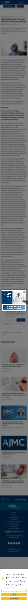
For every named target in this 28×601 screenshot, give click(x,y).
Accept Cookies (14, 598)
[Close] (26, 571)
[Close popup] (24, 292)
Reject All (14, 594)
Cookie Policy (12, 587)
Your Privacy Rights (14, 590)
